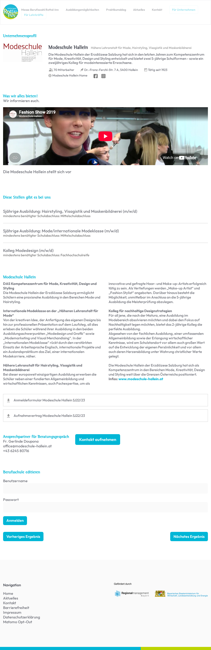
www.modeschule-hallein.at (140, 379)
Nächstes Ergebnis (189, 536)
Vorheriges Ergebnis (23, 536)
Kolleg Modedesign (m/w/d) (28, 250)
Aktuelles (139, 10)
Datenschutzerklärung (21, 617)
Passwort (11, 499)
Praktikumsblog (116, 10)
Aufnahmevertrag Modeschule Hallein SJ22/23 (49, 415)
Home (8, 593)
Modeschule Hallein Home (69, 75)
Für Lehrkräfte (33, 15)
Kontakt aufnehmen (97, 439)
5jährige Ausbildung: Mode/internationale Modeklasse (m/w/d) (61, 230)
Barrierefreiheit (16, 607)
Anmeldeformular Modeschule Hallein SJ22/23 (49, 400)
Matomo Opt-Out (17, 621)
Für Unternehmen (183, 10)
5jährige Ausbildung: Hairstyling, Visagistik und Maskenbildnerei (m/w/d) (70, 211)
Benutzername (15, 480)
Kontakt (157, 10)
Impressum (12, 612)
